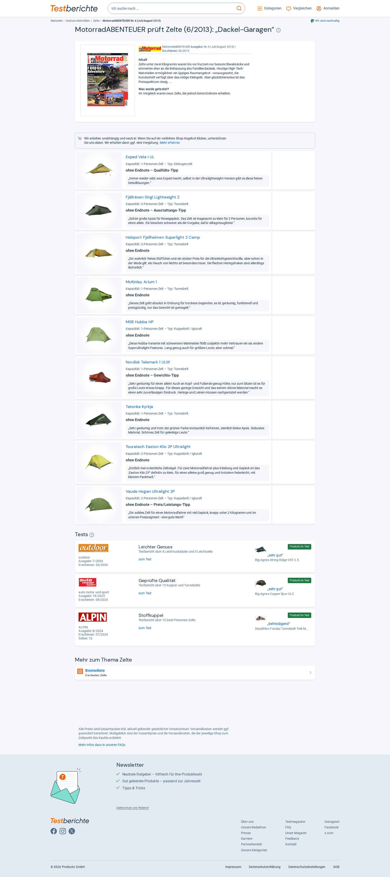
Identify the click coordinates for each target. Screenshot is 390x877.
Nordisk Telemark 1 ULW (148, 362)
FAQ (288, 827)
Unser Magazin (295, 833)
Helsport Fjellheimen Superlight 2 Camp (163, 237)
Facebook (332, 827)
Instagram (332, 821)
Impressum (233, 867)
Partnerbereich (251, 844)
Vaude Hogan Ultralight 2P (150, 491)
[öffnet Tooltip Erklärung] (278, 30)
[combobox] (171, 8)
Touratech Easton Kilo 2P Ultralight (158, 446)
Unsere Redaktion (253, 827)
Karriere (246, 838)
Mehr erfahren (170, 142)
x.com (329, 833)
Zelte (96, 20)
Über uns (247, 821)
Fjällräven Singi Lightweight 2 (153, 197)
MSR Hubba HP (139, 322)
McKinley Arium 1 (141, 282)
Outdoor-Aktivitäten (78, 20)
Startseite (56, 20)
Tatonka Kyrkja (139, 406)
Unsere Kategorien (254, 850)
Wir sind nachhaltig (327, 20)
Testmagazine (295, 821)
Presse (246, 833)
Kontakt (291, 844)
